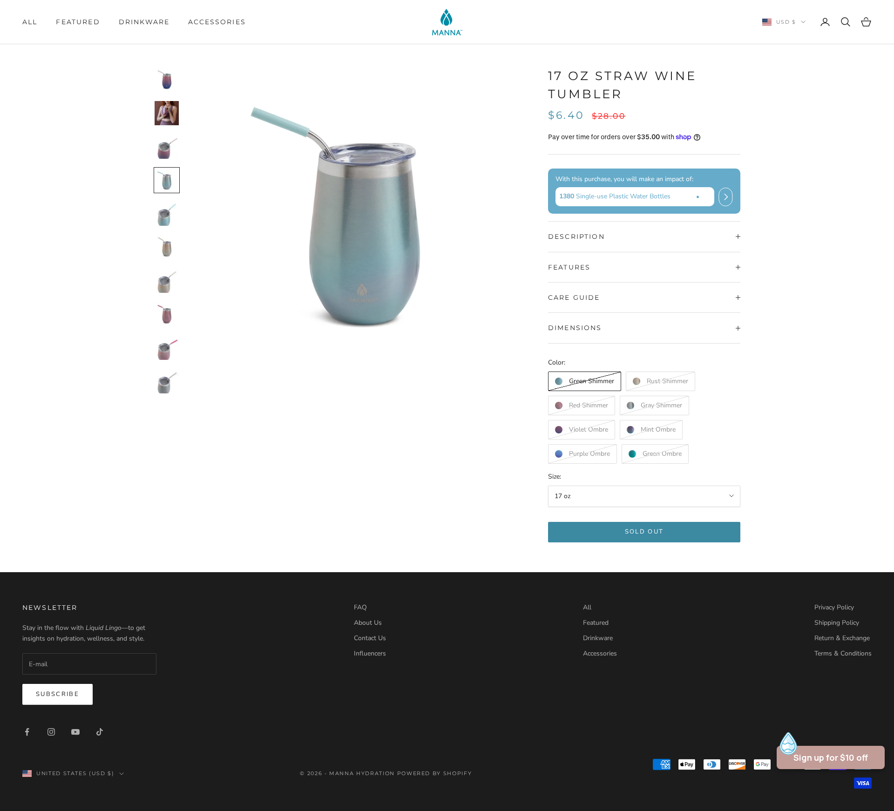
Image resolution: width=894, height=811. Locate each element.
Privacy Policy (834, 607)
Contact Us (370, 638)
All (29, 22)
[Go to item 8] (167, 314)
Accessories (217, 22)
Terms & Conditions (843, 653)
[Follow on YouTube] (75, 732)
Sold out (644, 531)
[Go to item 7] (167, 281)
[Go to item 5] (167, 214)
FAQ (360, 607)
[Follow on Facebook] (27, 732)
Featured (78, 22)
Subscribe (57, 694)
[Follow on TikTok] (99, 732)
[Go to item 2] (167, 113)
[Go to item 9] (167, 348)
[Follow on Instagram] (51, 732)
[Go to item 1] (167, 80)
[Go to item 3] (167, 147)
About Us (368, 622)
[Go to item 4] (167, 180)
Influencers (370, 653)
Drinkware (144, 22)
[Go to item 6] (167, 247)
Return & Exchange (842, 638)
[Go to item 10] (167, 381)
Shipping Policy (836, 622)
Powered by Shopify (434, 773)
